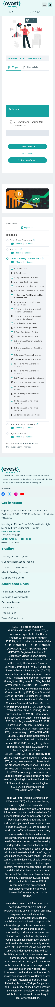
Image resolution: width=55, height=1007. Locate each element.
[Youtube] (22, 494)
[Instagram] (16, 494)
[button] (44, 5)
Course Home (11, 223)
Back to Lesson (28, 153)
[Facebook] (3, 494)
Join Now (35, 12)
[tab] (13, 67)
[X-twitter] (9, 494)
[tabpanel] (27, 86)
